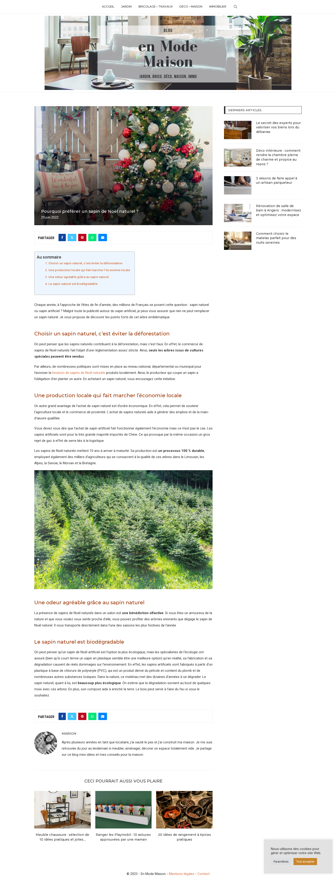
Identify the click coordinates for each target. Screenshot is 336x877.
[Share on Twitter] (72, 237)
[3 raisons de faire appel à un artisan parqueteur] (237, 185)
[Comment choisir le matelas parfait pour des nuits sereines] (237, 241)
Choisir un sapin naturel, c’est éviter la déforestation (85, 263)
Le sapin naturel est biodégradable (73, 284)
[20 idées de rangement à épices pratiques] (184, 809)
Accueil (108, 6)
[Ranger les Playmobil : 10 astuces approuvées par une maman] (123, 809)
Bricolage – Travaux (156, 6)
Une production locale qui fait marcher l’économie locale (89, 270)
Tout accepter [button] (305, 861)
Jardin (126, 6)
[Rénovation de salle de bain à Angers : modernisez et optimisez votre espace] (237, 213)
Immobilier (217, 6)
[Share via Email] (102, 237)
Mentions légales (181, 874)
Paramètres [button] (281, 861)
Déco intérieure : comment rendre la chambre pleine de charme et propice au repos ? (278, 157)
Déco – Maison (190, 6)
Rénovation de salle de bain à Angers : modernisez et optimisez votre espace (278, 210)
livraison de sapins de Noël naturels (78, 373)
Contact (203, 874)
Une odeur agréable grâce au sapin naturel (78, 277)
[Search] (235, 6)
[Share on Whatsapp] (92, 237)
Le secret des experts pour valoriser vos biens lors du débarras (278, 127)
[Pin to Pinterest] (82, 237)
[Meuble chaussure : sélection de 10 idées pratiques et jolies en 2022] (62, 809)
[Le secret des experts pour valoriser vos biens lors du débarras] (237, 130)
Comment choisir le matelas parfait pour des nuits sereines (276, 238)
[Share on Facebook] (62, 237)
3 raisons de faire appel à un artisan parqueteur (276, 180)
